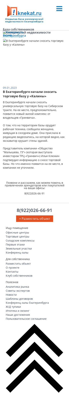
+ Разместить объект (34, 219)
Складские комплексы (20, 240)
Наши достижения (18, 314)
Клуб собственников (19, 275)
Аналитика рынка (17, 286)
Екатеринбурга (13, 35)
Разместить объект (18, 263)
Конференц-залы (17, 252)
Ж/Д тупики (13, 306)
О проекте (12, 267)
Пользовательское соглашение (26, 319)
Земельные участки (19, 248)
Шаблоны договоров (19, 298)
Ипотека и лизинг (17, 310)
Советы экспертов (18, 290)
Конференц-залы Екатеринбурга (27, 302)
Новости (11, 294)
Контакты (12, 271)
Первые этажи (15, 244)
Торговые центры (17, 236)
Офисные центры (17, 232)
